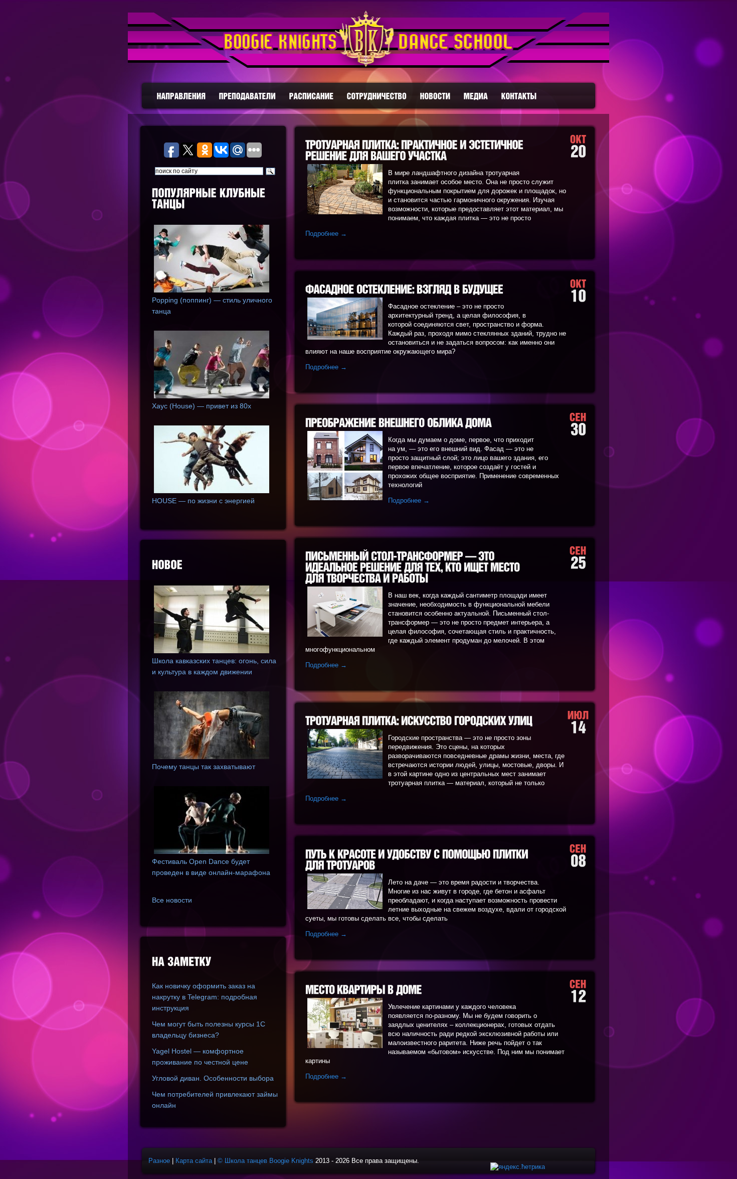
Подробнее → (326, 233)
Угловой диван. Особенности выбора (213, 1078)
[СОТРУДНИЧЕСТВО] (377, 96)
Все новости (172, 900)
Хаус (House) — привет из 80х (201, 406)
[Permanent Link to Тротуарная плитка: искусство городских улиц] (418, 720)
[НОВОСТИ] (435, 96)
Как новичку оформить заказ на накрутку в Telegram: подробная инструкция (204, 997)
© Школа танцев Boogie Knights (265, 1160)
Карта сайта (193, 1160)
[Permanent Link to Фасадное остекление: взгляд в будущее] (404, 289)
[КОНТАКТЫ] (519, 96)
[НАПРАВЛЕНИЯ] (181, 96)
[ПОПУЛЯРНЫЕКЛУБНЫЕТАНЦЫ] (215, 199)
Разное (159, 1160)
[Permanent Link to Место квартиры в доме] (363, 989)
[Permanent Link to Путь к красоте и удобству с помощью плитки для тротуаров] (417, 859)
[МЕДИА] (476, 96)
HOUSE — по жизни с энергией (203, 501)
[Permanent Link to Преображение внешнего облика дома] (398, 422)
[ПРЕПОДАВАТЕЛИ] (248, 96)
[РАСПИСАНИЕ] (311, 96)
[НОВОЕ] (215, 565)
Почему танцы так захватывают (203, 767)
